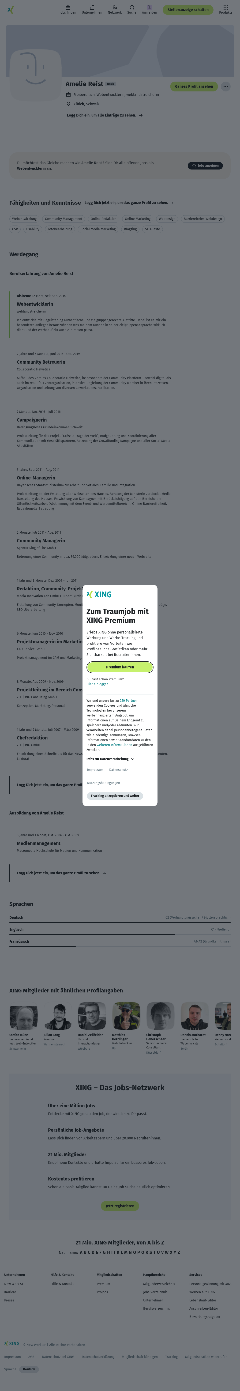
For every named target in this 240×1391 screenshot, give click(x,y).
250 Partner (128, 701)
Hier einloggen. (97, 684)
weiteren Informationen (114, 745)
